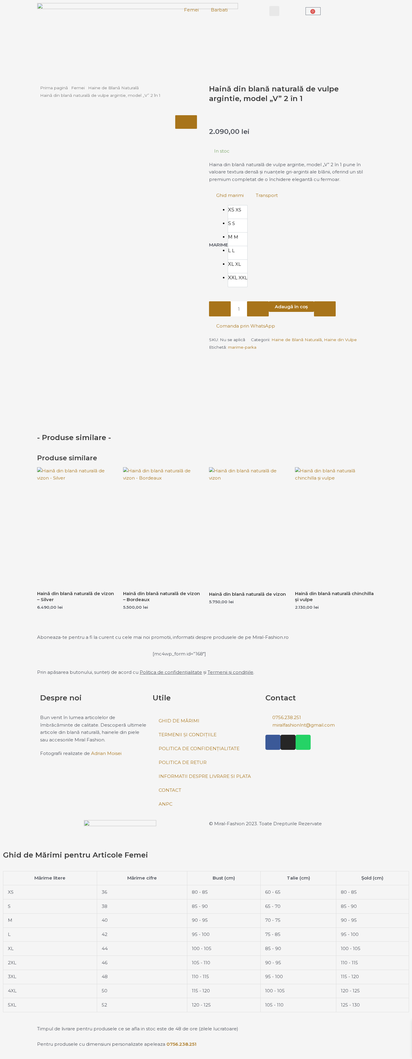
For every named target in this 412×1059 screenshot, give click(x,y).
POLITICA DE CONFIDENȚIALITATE (199, 748)
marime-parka (242, 347)
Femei (191, 10)
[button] (274, 11)
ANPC (166, 804)
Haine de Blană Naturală (113, 87)
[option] (237, 212)
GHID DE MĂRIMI (179, 721)
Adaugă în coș (291, 306)
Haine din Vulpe (340, 339)
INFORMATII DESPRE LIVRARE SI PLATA (205, 776)
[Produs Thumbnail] (186, 122)
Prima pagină (54, 87)
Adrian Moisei (106, 753)
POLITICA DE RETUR (183, 762)
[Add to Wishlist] (325, 308)
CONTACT (170, 790)
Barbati (219, 10)
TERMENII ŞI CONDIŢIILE (188, 734)
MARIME (218, 245)
